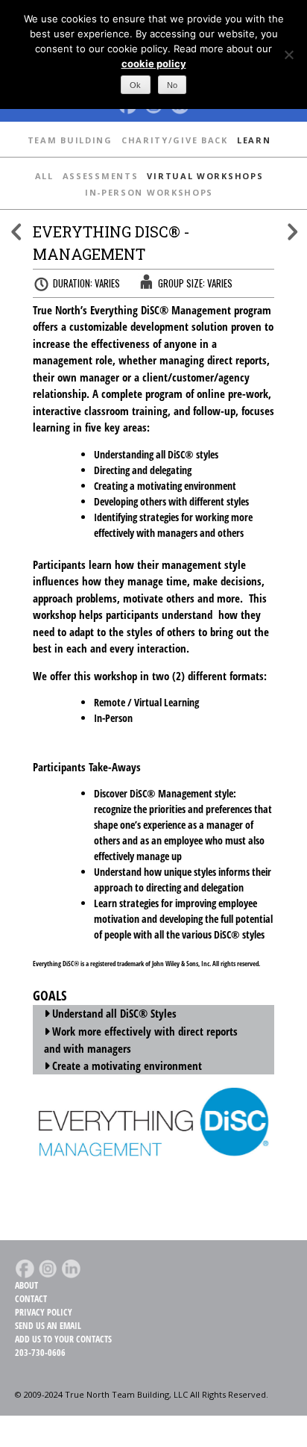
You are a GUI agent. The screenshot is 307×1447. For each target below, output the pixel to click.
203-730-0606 (40, 1352)
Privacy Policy (43, 1312)
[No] (288, 54)
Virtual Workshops (205, 175)
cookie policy (153, 63)
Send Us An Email (48, 1325)
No (172, 85)
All (44, 175)
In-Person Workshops (149, 192)
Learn (254, 140)
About (26, 1285)
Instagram (47, 1268)
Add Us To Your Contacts (63, 1339)
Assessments (101, 175)
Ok (135, 85)
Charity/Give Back (174, 140)
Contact (31, 1298)
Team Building (70, 140)
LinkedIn (70, 1268)
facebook (24, 1268)
